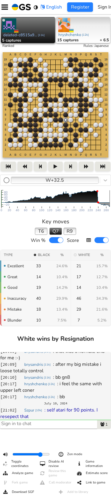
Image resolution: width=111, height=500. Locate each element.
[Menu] (4, 7)
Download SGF (23, 492)
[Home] (20, 7)
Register (80, 7)
